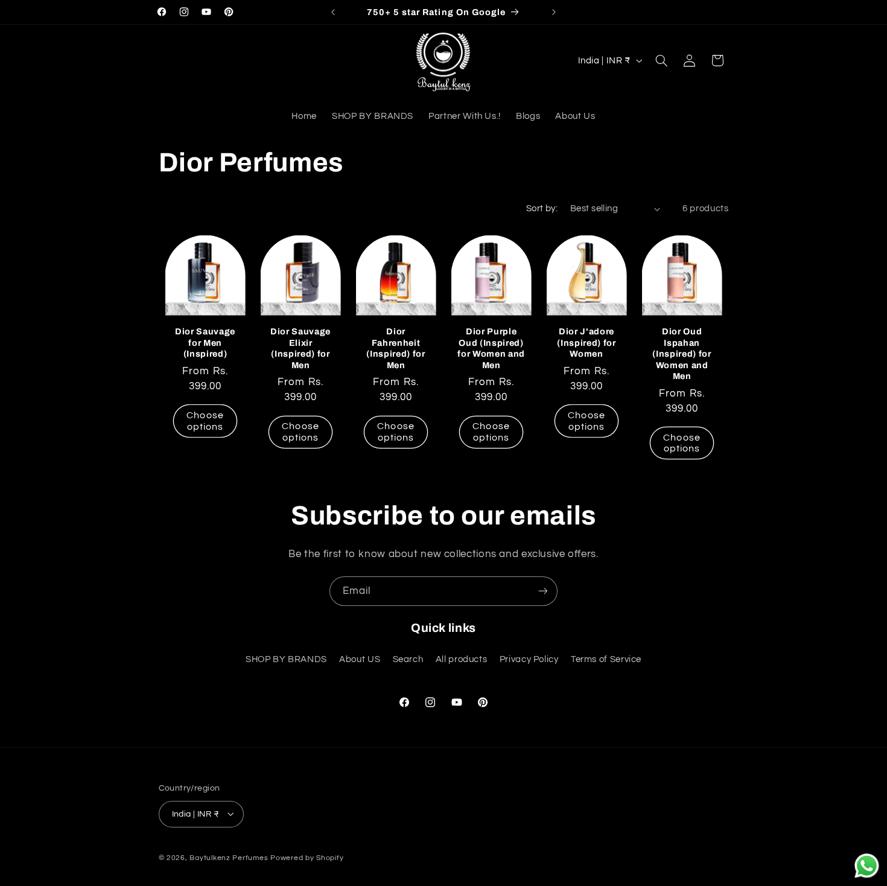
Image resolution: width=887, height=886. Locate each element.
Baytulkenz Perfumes (228, 857)
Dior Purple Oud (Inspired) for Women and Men (491, 348)
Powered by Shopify (306, 857)
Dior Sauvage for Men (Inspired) (205, 343)
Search (408, 659)
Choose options (204, 420)
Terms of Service (606, 659)
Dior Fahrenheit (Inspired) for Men (395, 348)
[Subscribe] (543, 591)
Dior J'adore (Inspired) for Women (586, 343)
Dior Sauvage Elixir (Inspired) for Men (300, 348)
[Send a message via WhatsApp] (867, 866)
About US (359, 659)
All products (462, 659)
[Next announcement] (554, 12)
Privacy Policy (529, 659)
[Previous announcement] (333, 12)
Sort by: (542, 208)
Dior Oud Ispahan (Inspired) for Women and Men (681, 354)
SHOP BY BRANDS (286, 659)
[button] (661, 60)
